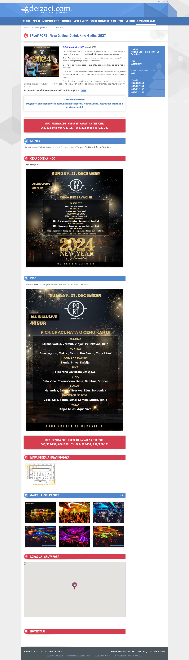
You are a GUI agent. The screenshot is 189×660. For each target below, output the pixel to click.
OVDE (83, 90)
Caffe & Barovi (81, 20)
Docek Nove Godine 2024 (78, 655)
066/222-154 (137, 83)
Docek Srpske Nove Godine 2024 (129, 655)
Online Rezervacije (100, 20)
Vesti (120, 20)
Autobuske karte (102, 655)
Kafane (36, 20)
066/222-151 (137, 92)
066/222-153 (137, 86)
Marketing (142, 651)
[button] (74, 586)
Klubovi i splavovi (50, 20)
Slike (113, 20)
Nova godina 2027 (146, 20)
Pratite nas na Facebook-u (123, 651)
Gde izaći (130, 20)
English (165, 1)
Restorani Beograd (54, 655)
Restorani (66, 20)
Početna (26, 20)
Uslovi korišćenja (157, 651)
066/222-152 (137, 89)
